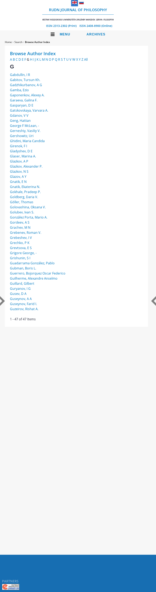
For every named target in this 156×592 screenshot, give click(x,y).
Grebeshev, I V (21, 237)
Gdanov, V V (19, 115)
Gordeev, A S (19, 222)
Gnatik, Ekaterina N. (25, 187)
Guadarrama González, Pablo (32, 263)
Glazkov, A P (19, 161)
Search (18, 42)
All (86, 59)
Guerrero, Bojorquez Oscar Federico (37, 273)
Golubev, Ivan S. (22, 212)
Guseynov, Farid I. (23, 304)
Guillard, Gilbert (22, 283)
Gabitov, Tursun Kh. (25, 80)
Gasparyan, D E (21, 105)
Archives (96, 34)
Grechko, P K (19, 243)
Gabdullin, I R (20, 74)
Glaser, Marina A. (23, 156)
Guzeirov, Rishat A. (24, 309)
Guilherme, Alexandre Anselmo (33, 278)
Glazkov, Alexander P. (26, 166)
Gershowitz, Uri (22, 136)
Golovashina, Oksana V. (28, 207)
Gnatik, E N (18, 181)
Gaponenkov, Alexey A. (27, 95)
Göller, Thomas (21, 202)
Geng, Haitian (20, 120)
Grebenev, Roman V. (25, 232)
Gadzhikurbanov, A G (26, 85)
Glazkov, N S (19, 171)
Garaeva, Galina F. (23, 100)
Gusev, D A (18, 293)
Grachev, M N (20, 227)
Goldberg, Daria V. (24, 197)
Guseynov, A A (21, 299)
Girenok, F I (18, 146)
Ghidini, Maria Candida (27, 141)
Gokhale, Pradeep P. (25, 192)
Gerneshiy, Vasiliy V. (25, 131)
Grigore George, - (23, 253)
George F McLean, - (24, 125)
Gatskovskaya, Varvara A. (29, 110)
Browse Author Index (37, 42)
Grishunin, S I (20, 258)
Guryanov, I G (20, 288)
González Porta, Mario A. (28, 217)
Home (8, 42)
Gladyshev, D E (21, 151)
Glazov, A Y (18, 176)
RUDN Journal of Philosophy (78, 14)
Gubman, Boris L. (23, 268)
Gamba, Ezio (19, 90)
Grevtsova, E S (21, 248)
